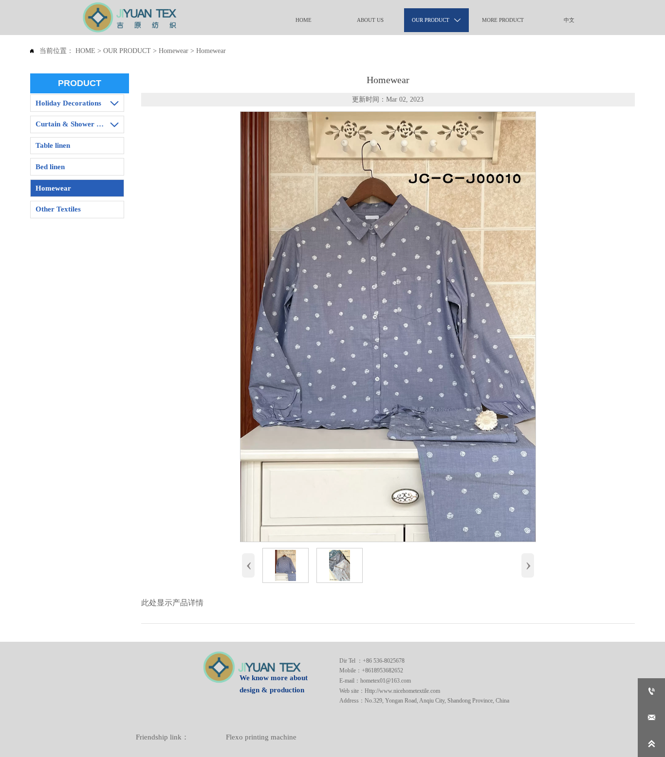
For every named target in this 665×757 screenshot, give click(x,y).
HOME (85, 50)
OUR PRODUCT (127, 50)
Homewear (173, 50)
